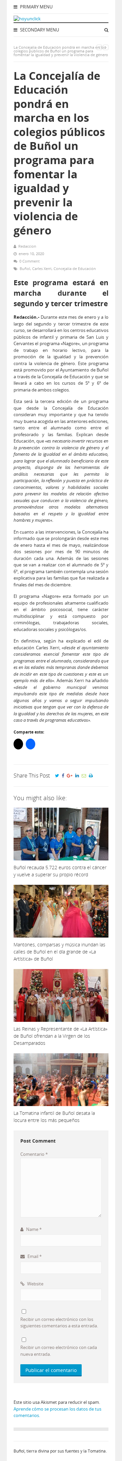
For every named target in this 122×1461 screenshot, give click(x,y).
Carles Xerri (42, 268)
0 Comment (29, 261)
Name (33, 1229)
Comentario (34, 1154)
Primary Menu (36, 7)
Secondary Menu (39, 30)
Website (34, 1284)
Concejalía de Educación (75, 268)
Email (34, 1256)
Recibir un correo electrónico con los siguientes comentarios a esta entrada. (59, 1322)
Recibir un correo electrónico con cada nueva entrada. (58, 1350)
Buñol (25, 268)
